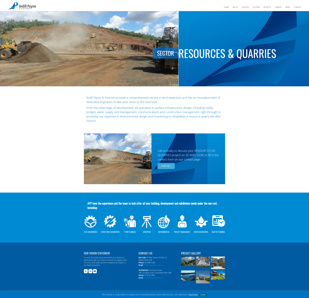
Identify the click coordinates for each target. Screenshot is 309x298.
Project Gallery (191, 253)
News (287, 7)
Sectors (256, 7)
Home (226, 7)
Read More (193, 294)
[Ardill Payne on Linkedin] (90, 271)
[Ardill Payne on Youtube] (95, 271)
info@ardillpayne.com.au (153, 265)
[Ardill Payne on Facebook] (86, 271)
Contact (297, 7)
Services (245, 7)
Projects (267, 7)
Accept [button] (202, 295)
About (235, 7)
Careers (278, 7)
